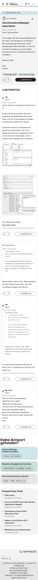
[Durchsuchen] (4, 3)
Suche (20, 4)
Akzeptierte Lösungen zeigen (17, 468)
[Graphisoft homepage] (28, 552)
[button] (4, 79)
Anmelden (33, 4)
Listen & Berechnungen (26, 74)
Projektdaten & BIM (11, 532)
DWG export (10, 495)
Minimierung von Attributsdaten (18, 530)
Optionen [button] (34, 12)
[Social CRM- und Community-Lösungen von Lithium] (6, 558)
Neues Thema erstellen (14, 481)
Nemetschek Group (19, 578)
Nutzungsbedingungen (18, 570)
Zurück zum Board (12, 456)
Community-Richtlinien (18, 573)
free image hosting (9, 225)
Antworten (26, 80)
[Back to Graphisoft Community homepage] (12, 4)
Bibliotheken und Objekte (13, 498)
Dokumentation (10, 516)
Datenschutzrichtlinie (18, 568)
